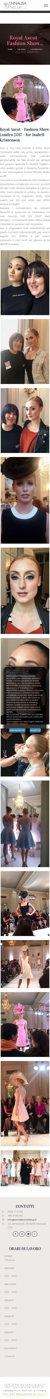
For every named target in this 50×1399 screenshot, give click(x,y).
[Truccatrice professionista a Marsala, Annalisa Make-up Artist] (16, 5)
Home (10, 49)
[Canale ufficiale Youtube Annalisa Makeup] (28, 1234)
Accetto (35, 730)
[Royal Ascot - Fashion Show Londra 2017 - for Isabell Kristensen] (25, 269)
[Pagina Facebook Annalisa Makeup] (15, 1234)
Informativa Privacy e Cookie (25, 1391)
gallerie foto (37, 49)
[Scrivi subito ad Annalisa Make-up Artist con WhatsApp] (34, 1234)
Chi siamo (21, 49)
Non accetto (17, 730)
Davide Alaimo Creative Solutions (26, 1394)
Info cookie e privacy (17, 724)
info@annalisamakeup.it (22, 1219)
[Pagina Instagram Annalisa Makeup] (22, 1234)
